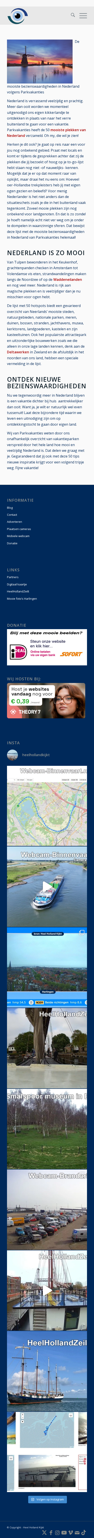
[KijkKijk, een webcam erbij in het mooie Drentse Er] (47, 1129)
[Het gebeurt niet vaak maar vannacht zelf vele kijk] (47, 886)
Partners (13, 577)
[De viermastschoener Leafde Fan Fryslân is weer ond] (47, 1290)
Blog (10, 508)
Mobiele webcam (18, 536)
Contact (12, 515)
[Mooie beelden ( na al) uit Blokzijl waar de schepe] (47, 1048)
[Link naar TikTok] (83, 1532)
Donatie (12, 543)
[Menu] (81, 15)
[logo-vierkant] (39, 15)
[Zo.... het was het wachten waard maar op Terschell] (47, 1209)
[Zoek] (70, 15)
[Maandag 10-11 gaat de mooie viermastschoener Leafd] (47, 1371)
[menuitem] (70, 15)
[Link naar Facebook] (51, 1532)
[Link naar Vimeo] (70, 1532)
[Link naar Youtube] (64, 1532)
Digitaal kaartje (17, 584)
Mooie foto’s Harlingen (22, 599)
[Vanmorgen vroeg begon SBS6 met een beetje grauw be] (47, 967)
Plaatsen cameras (19, 529)
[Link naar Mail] (77, 1532)
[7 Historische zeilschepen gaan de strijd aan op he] (47, 1452)
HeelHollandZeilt (18, 591)
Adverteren (14, 522)
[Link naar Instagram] (57, 1532)
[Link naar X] (44, 1532)
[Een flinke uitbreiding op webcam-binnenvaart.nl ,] (47, 806)
